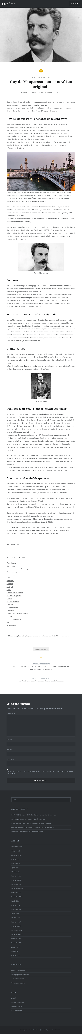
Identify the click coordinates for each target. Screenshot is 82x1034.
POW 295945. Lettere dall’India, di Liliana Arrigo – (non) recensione (33, 815)
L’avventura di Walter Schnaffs (18, 613)
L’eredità (10, 584)
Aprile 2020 (15, 913)
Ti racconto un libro (17, 979)
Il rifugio (10, 587)
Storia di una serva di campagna (18, 569)
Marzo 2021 (15, 872)
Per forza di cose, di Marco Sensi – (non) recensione (28, 819)
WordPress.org (16, 1010)
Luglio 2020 (15, 901)
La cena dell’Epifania (14, 596)
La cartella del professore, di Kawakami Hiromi (27, 831)
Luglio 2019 (15, 951)
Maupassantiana (62, 636)
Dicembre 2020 (16, 884)
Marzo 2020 (15, 918)
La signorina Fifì (12, 607)
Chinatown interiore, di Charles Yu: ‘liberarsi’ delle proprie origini (32, 827)
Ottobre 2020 (16, 893)
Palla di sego (11, 563)
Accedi (13, 998)
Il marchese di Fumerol (15, 593)
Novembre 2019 (16, 934)
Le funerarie (11, 575)
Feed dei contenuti (17, 1002)
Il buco (9, 590)
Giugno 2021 (15, 859)
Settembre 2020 (16, 897)
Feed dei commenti (17, 1006)
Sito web (10, 759)
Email (9, 749)
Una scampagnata (13, 572)
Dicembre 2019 (16, 930)
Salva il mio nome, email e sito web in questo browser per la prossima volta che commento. (40, 773)
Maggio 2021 (16, 863)
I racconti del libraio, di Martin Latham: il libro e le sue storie (31, 823)
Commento (12, 713)
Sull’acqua (10, 578)
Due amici (10, 610)
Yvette (9, 616)
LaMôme (8, 4)
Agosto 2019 (15, 947)
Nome (9, 740)
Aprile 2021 (15, 867)
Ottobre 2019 (16, 938)
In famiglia (10, 581)
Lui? (8, 622)
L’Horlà (9, 599)
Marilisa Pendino (36, 92)
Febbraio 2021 (16, 876)
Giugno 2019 (15, 955)
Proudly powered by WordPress (30, 1030)
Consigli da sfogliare (18, 970)
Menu (75, 3)
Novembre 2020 (16, 888)
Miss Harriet (11, 625)
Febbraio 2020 (16, 922)
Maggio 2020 (16, 909)
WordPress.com (57, 1030)
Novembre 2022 (16, 847)
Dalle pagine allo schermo (20, 974)
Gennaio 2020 (16, 926)
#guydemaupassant (41, 649)
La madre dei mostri (14, 619)
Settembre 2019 (16, 943)
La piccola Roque (13, 602)
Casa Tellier (11, 566)
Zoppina (10, 604)
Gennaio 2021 (16, 880)
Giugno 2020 (15, 905)
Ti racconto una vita (41, 77)
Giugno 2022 (15, 851)
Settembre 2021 (16, 855)
